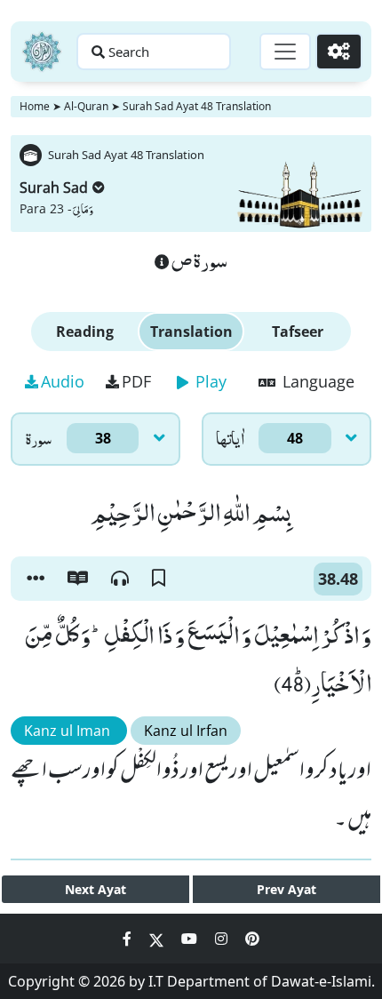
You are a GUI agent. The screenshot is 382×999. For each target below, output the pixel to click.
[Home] (42, 51)
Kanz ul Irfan (185, 730)
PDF (136, 381)
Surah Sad (54, 187)
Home (35, 106)
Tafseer (297, 331)
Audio (62, 381)
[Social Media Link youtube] (191, 938)
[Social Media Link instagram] (223, 938)
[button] (35, 579)
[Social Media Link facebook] (129, 938)
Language (316, 381)
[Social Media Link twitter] (158, 938)
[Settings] (338, 51)
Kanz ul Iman (69, 730)
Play (209, 381)
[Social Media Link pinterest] (252, 938)
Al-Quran (86, 106)
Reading (85, 331)
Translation (191, 331)
